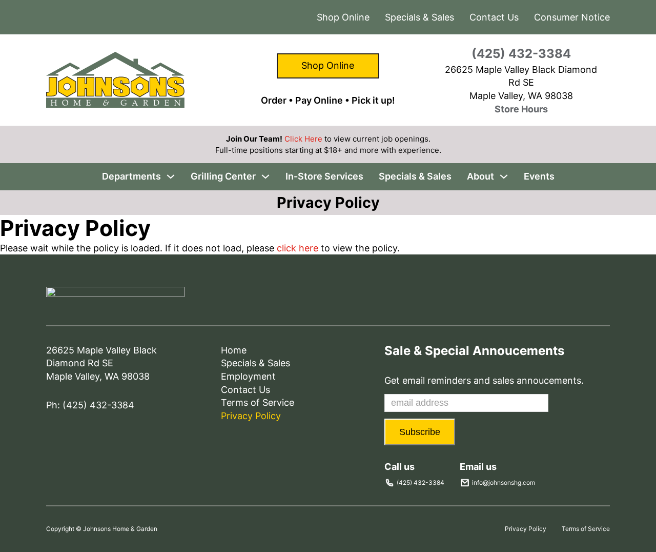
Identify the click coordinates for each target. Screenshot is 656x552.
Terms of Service (257, 402)
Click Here (303, 139)
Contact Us (494, 17)
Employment (248, 376)
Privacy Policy (251, 415)
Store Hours (521, 109)
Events (539, 176)
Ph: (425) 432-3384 (90, 405)
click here (297, 248)
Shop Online (327, 65)
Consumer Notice (572, 17)
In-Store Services (324, 176)
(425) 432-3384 (521, 53)
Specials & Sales (419, 17)
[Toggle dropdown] (170, 176)
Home (234, 350)
